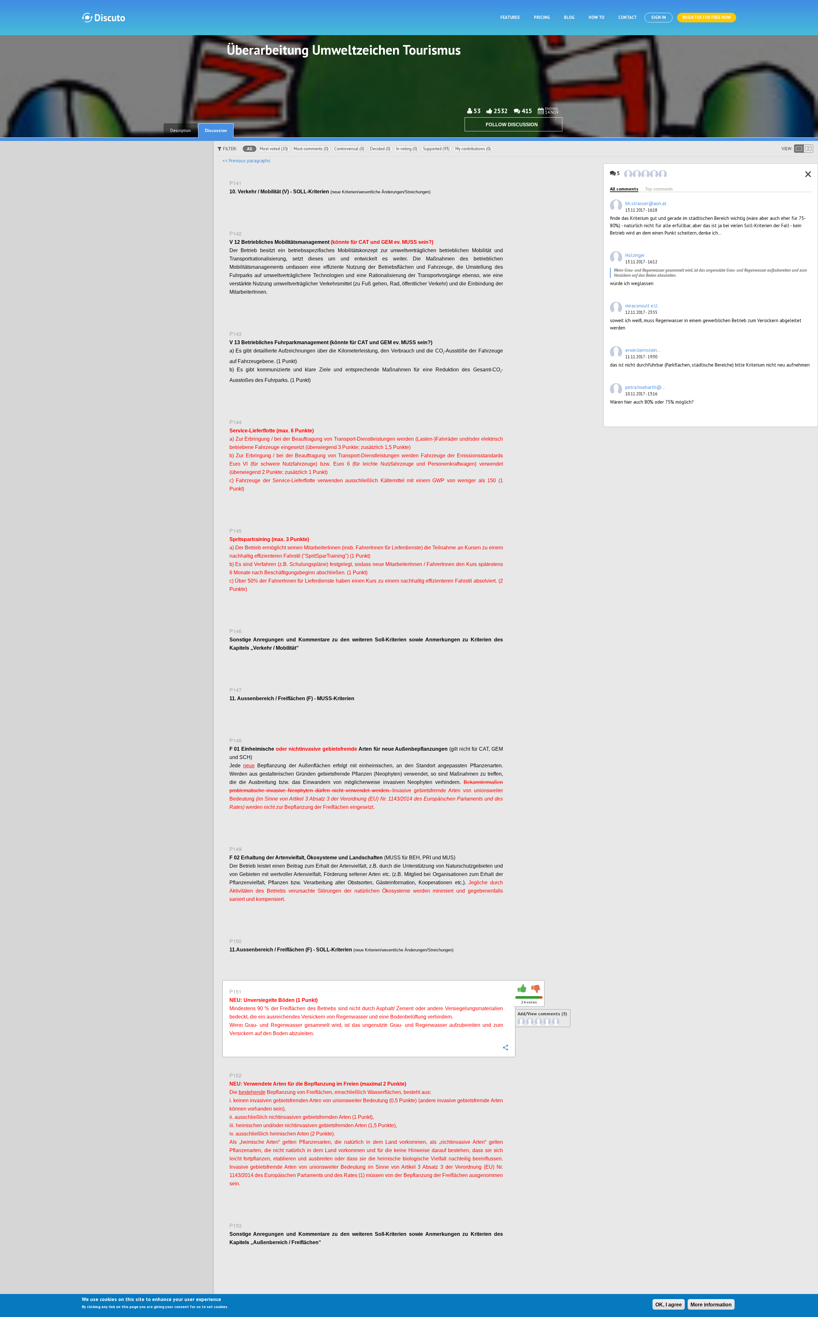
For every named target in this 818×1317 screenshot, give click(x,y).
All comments (624, 188)
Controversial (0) (349, 148)
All (249, 148)
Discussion (216, 130)
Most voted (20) (274, 148)
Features (510, 17)
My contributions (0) (473, 148)
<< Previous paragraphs (246, 161)
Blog (569, 17)
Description (180, 130)
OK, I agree (668, 1304)
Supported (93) (436, 148)
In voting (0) (406, 148)
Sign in (658, 17)
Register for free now (707, 17)
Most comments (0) (311, 148)
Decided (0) (380, 148)
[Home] (103, 17)
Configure (505, 205)
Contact (627, 17)
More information (711, 1304)
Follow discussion (512, 124)
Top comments (659, 188)
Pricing (542, 17)
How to (596, 17)
